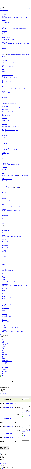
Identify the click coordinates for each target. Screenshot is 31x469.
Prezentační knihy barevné (18, 122)
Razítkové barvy (4, 194)
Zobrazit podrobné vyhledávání (4, 10)
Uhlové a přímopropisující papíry (18, 32)
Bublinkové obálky (18, 54)
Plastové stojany (4, 363)
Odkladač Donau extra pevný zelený (8, 407)
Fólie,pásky (10, 149)
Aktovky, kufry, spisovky (5, 367)
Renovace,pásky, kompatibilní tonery (6, 148)
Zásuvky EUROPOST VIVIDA (6, 360)
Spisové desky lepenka (4, 107)
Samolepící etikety (4, 342)
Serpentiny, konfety (7, 331)
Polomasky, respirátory (4, 270)
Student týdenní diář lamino (10, 327)
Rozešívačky (16, 62)
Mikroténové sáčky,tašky (5, 239)
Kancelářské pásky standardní (5, 88)
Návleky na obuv (4, 277)
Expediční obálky (28, 54)
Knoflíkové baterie (21, 175)
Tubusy (3, 247)
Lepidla (3, 80)
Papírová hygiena (4, 198)
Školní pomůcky (4, 296)
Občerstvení (3, 221)
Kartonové (3, 92)
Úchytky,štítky (14, 103)
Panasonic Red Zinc (4, 175)
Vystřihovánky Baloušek (5, 316)
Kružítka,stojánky (8, 297)
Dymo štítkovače (4, 152)
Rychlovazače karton (24, 107)
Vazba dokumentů (4, 178)
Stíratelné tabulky (4, 297)
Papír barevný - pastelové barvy (23, 17)
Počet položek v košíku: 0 (3, 11)
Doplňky (8, 160)
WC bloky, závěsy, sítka (23, 217)
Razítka (12, 194)
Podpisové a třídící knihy (7, 122)
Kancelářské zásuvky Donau (5, 362)
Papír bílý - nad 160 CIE (16, 17)
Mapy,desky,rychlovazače (5, 106)
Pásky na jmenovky (13, 130)
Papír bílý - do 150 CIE (4, 17)
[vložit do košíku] (28, 406)
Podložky (7, 111)
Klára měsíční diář (4, 327)
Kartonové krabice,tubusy (5, 246)
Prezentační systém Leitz (8, 130)
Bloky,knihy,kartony (4, 46)
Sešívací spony (3, 77)
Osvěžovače (3, 217)
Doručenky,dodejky (13, 54)
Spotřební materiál (4, 153)
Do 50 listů (6, 62)
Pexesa (2, 319)
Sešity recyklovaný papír (5, 281)
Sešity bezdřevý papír (10, 281)
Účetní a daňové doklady (9, 39)
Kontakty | (3, 1)
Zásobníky (3, 205)
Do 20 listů (3, 62)
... (29, 88)
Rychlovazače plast (10, 107)
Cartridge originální (4, 141)
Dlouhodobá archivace (11, 115)
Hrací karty (3, 331)
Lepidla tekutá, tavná (9, 81)
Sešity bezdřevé (11, 285)
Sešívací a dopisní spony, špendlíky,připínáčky (7, 76)
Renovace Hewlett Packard (5, 149)
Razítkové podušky (8, 194)
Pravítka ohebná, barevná (16, 297)
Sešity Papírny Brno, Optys (5, 284)
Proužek (6, 160)
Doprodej (3, 373)
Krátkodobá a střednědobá (5, 115)
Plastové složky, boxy (4, 110)
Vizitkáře (3, 122)
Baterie (3, 174)
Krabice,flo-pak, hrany (6, 247)
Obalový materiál (4, 223)
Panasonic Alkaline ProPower (10, 175)
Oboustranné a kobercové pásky (12, 258)
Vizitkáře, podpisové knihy (5, 365)
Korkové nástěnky (9, 126)
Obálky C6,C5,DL (4, 54)
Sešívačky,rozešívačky (4, 61)
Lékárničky (3, 273)
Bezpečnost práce (25, 43)
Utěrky (2, 171)
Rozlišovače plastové (4, 103)
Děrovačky (3, 65)
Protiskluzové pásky (24, 258)
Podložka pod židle (17, 187)
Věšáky (21, 187)
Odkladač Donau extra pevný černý (8, 403)
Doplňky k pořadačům (4, 102)
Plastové (9, 92)
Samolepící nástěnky (4, 126)
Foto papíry (7, 32)
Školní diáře (3, 326)
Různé (23, 39)
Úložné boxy (3, 358)
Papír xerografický (4, 16)
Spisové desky (3, 111)
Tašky (12, 232)
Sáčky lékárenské (8, 232)
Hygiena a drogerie (4, 196)
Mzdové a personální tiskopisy (16, 39)
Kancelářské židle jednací (11, 187)
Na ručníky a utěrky (4, 206)
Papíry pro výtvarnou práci (5, 288)
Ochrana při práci (4, 370)
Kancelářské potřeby (4, 14)
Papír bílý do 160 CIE (10, 17)
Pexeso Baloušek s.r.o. (4, 320)
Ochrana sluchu (11, 270)
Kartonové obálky (23, 54)
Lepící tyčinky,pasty (4, 81)
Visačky (17, 130)
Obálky (3, 53)
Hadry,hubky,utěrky (7, 217)
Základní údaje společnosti (3, 463)
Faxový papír (3, 28)
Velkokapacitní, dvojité (10, 66)
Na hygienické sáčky (21, 206)
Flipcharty (3, 130)
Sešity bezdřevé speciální (17, 281)
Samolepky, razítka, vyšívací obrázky (24, 331)
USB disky (9, 164)
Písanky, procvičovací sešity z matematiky (22, 285)
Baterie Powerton (26, 175)
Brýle (8, 270)
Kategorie (1, 336)
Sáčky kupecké (3, 232)
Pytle (11, 232)
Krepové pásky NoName (5, 258)
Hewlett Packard (4, 145)
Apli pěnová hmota (4, 305)
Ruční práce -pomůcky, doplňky (5, 308)
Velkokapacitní (9, 62)
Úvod (1, 334)
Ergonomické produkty (4, 167)
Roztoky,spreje (5, 171)
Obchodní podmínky (2, 462)
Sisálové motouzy (19, 236)
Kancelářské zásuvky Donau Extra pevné (24, 334)
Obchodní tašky (8, 54)
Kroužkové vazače (9, 179)
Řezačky (3, 69)
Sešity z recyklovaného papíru (5, 285)
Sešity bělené (15, 285)
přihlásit (3, 7)
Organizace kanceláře (4, 118)
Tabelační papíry (4, 20)
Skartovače (3, 159)
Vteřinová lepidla (14, 81)
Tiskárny (8, 153)
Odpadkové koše (12, 217)
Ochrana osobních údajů (3, 464)
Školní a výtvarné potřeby (5, 278)
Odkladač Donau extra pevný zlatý (8, 426)
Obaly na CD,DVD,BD (14, 164)
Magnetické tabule (14, 126)
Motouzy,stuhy (3, 235)
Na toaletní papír (9, 206)
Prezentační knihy (13, 122)
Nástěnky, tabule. (4, 125)
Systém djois (3, 137)
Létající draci (9, 316)
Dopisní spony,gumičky (8, 77)
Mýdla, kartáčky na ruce (5, 210)
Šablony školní (28, 297)
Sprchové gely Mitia (17, 210)
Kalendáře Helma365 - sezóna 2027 (6, 372)
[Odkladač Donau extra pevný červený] (5, 393)
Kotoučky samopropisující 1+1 (15, 28)
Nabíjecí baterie (16, 175)
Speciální (13, 62)
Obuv (2, 276)
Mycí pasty (9, 210)
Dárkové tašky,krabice (4, 250)
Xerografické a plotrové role (5, 340)
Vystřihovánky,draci (4, 315)
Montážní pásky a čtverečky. (12, 88)
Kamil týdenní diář (16, 327)
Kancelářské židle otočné (5, 187)
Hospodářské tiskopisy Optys (5, 42)
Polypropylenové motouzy (13, 236)
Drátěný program (4, 364)
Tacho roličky (27, 28)
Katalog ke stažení (4, 3)
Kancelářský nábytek (4, 186)
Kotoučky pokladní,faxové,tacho (6, 27)
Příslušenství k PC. (19, 164)
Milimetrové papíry (12, 32)
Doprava (21, 39)
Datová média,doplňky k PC (5, 163)
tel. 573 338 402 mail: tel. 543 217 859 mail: (3, 457)
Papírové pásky (22, 88)
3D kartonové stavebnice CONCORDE (15, 331)
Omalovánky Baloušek (4, 312)
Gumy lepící (18, 88)
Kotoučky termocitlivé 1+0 (22, 28)
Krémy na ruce (13, 210)
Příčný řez (3, 160)
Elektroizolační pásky (18, 258)
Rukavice (3, 262)
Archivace (3, 114)
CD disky (3, 164)
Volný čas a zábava (4, 330)
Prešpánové (6, 92)
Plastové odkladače (16, 334)
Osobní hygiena (4, 209)
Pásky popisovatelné (26, 88)
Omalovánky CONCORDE (11, 312)
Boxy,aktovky (10, 111)
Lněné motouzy (4, 236)
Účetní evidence (4, 39)
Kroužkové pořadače (4, 95)
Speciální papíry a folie (4, 31)
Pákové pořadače (4, 91)
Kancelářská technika (4, 368)
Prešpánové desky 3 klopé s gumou (17, 107)
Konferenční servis (4, 129)
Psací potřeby (3, 346)
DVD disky (6, 164)
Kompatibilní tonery (14, 149)
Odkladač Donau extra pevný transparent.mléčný (8, 441)
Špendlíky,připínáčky (14, 77)
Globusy (12, 297)
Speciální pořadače (4, 353)
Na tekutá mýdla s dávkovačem (15, 206)
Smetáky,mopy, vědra (17, 217)
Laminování (3, 190)
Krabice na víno (4, 251)
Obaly (13, 111)
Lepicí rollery (18, 81)
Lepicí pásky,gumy (4, 351)
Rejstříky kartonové (9, 103)
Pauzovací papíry (4, 32)
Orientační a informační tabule (5, 136)
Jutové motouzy (8, 236)
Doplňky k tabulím (19, 126)
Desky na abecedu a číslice (23, 297)
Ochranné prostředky (4, 269)
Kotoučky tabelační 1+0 (8, 28)
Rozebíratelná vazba (4, 179)
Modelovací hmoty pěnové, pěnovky (6, 304)
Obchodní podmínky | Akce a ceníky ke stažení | (8, 2)
